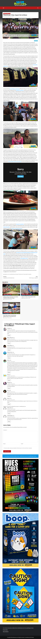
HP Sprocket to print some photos (14, 161)
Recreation (27, 294)
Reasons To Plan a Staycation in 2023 (28, 296)
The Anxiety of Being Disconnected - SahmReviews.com (16, 406)
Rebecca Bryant (10, 337)
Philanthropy (5, 13)
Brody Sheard (24, 298)
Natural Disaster (15, 274)
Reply (9, 335)
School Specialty (6, 226)
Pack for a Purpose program (17, 228)
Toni (8, 374)
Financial (23, 294)
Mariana (8, 382)
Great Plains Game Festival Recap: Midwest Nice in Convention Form (9, 316)
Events (5, 294)
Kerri (8, 390)
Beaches (6, 274)
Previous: (8, 277)
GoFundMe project (24, 258)
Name (4, 443)
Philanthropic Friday (22, 274)
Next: (33, 277)
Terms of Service (5, 631)
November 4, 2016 (11, 16)
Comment (5, 429)
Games (7, 294)
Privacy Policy (5, 629)
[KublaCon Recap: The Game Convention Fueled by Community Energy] (11, 290)
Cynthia (8, 328)
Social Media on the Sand (14, 88)
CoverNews (27, 637)
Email (22, 443)
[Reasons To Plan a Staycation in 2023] (30, 290)
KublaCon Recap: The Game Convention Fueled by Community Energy (10, 297)
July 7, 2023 (28, 298)
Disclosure (35, 40)
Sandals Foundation (20, 90)
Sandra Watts (9, 345)
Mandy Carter (9, 352)
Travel (9, 13)
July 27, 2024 (10, 299)
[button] (3, 8)
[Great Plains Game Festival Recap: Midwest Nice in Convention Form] (11, 308)
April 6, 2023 (9, 317)
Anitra (8, 360)
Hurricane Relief (10, 274)
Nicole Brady (6, 16)
